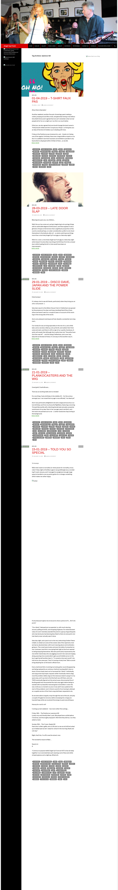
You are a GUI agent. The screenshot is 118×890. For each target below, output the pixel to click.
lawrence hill (37, 160)
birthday (36, 151)
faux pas (44, 155)
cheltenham (70, 151)
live (45, 160)
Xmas (49, 166)
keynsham (69, 158)
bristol (55, 151)
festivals (52, 155)
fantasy (51, 261)
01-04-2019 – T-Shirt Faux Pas (51, 100)
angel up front (46, 149)
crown (58, 349)
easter (66, 153)
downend (36, 768)
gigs (53, 158)
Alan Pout (36, 149)
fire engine (61, 155)
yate (57, 362)
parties (55, 162)
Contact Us (85, 46)
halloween (60, 158)
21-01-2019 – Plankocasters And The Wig (52, 376)
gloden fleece (61, 770)
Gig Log (34, 95)
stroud (45, 164)
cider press (45, 259)
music (59, 160)
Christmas (36, 153)
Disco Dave (36, 351)
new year (66, 160)
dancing (59, 153)
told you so (44, 779)
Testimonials (76, 46)
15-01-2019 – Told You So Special (51, 451)
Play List (37, 46)
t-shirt (72, 164)
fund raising (45, 158)
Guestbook (67, 46)
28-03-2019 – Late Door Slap (50, 209)
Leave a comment (48, 105)
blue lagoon (56, 763)
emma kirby (36, 155)
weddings (42, 166)
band (55, 149)
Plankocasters (38, 435)
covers (52, 153)
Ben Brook (68, 149)
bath (60, 149)
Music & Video (52, 46)
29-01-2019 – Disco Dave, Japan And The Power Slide (51, 285)
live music (52, 160)
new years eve (37, 162)
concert (44, 153)
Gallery (44, 46)
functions (36, 158)
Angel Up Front (10, 46)
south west (36, 164)
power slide (54, 358)
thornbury (36, 362)
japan (68, 353)
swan (63, 360)
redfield (67, 162)
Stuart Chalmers (55, 164)
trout (35, 166)
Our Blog (93, 46)
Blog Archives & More (104, 46)
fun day (69, 155)
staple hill (36, 360)
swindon (64, 164)
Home (30, 46)
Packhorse (47, 162)
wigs (63, 437)
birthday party (45, 151)
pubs (61, 162)
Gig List (60, 46)
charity (62, 151)
